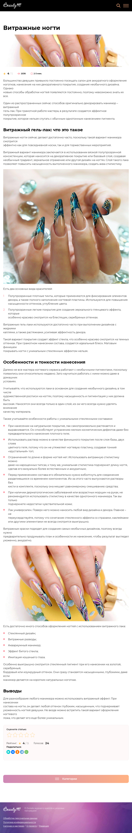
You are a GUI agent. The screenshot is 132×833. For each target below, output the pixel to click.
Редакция (44, 826)
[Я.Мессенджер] (8, 752)
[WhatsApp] (26, 752)
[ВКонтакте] (13, 752)
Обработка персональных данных (20, 818)
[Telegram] (22, 752)
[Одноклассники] (17, 752)
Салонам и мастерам (13, 826)
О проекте (31, 826)
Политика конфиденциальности (19, 822)
